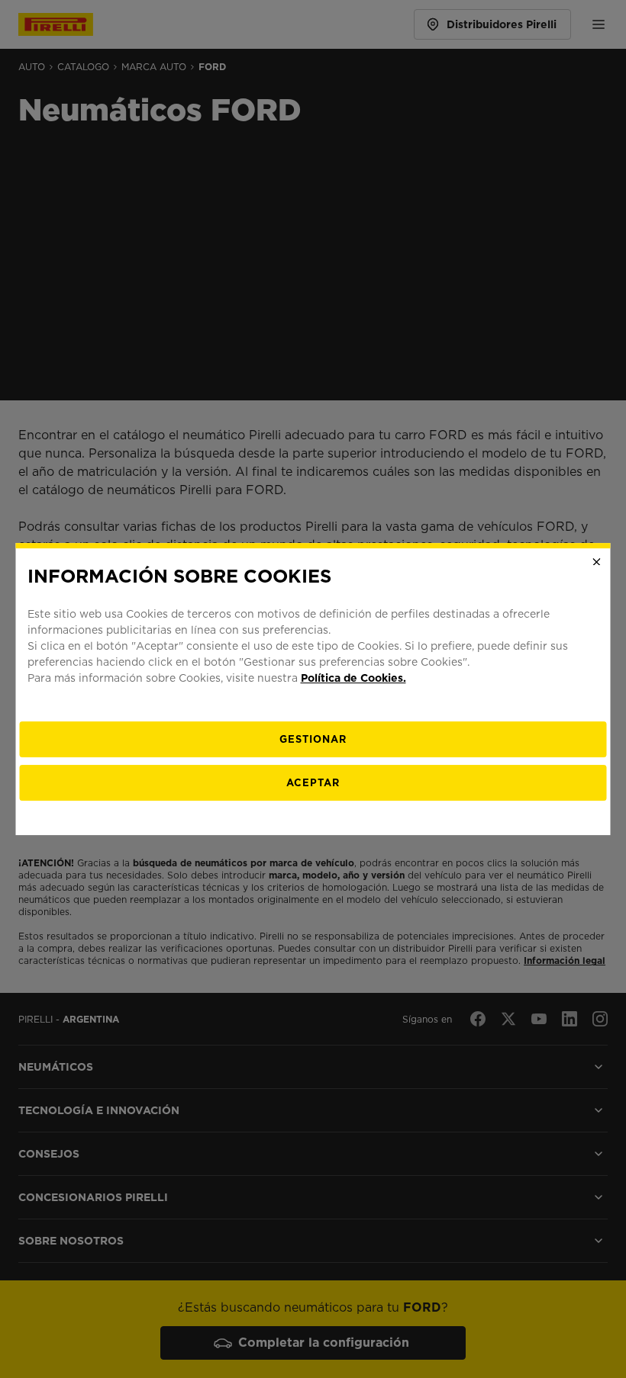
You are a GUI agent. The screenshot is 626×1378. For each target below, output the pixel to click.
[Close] (597, 562)
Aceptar (313, 783)
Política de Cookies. (353, 678)
